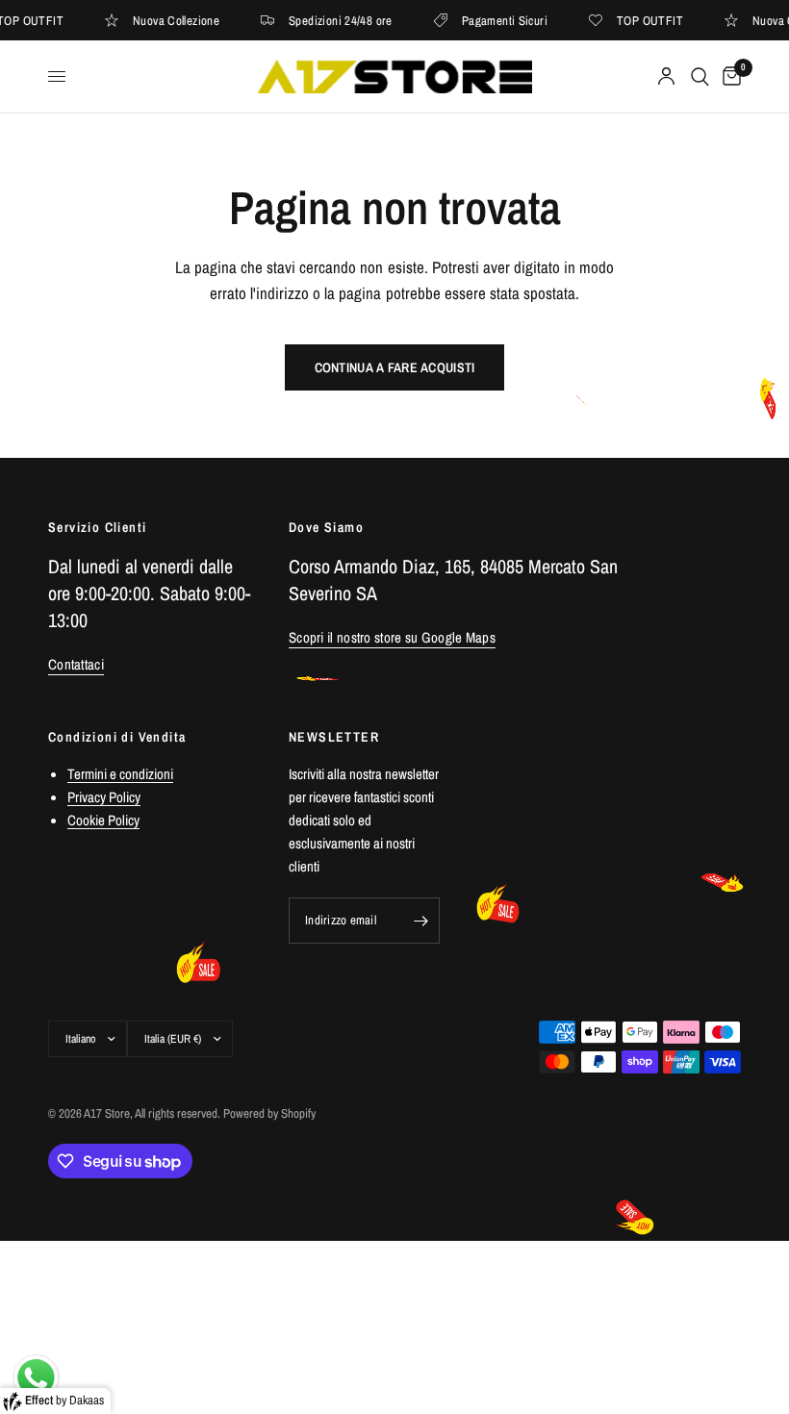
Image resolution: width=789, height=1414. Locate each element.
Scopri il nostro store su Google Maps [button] (392, 637)
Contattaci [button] (76, 664)
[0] (728, 76)
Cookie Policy (103, 820)
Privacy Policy (103, 797)
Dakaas (86, 1400)
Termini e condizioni (120, 774)
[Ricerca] (700, 76)
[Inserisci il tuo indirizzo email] (420, 920)
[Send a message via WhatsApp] (36, 1377)
